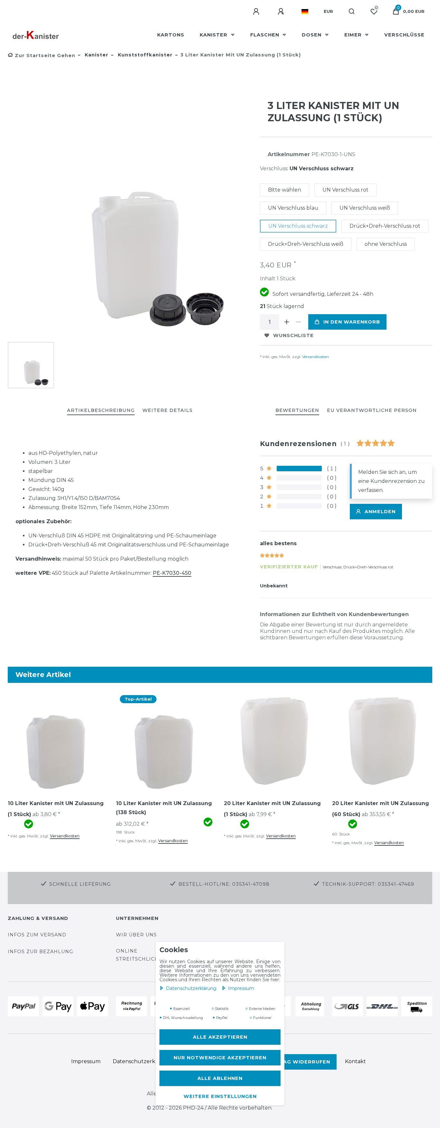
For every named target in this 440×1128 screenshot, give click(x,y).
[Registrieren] (282, 11)
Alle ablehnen (220, 1078)
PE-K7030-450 (172, 573)
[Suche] (352, 11)
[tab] (101, 411)
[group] (58, 741)
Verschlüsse (404, 35)
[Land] (305, 11)
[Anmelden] (257, 11)
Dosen (312, 35)
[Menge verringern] (298, 322)
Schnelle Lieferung (80, 884)
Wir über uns (136, 935)
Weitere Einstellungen (220, 1096)
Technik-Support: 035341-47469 (368, 884)
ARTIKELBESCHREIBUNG (101, 410)
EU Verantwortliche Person (372, 410)
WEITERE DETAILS (167, 410)
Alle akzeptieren (220, 1037)
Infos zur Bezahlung (40, 951)
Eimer (353, 35)
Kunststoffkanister (144, 55)
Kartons (170, 35)
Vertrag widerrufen (297, 1062)
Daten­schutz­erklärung (192, 988)
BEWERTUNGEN (297, 410)
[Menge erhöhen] (287, 322)
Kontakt (355, 1061)
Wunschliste (293, 335)
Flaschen (265, 35)
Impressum (241, 988)
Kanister (214, 35)
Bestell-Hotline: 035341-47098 (224, 884)
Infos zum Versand (37, 935)
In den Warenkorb (351, 322)
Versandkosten (315, 356)
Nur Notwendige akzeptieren (220, 1058)
